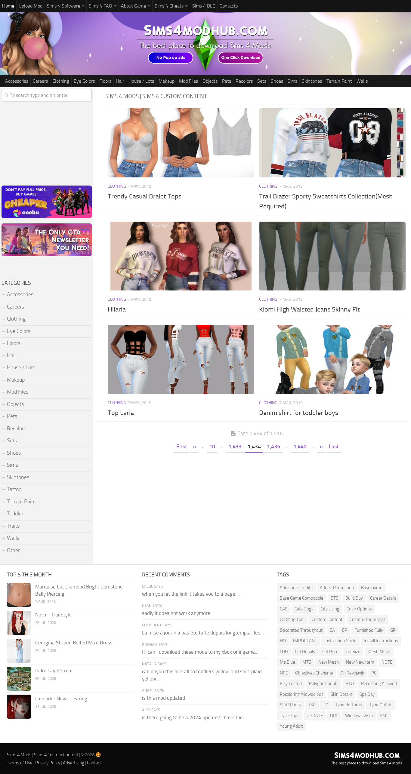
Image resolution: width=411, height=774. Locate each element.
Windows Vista (359, 715)
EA (332, 630)
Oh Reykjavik (352, 673)
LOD (284, 651)
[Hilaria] (181, 256)
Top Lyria (121, 413)
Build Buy (354, 598)
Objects (210, 81)
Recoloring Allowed (379, 683)
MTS (306, 662)
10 (212, 446)
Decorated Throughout (301, 630)
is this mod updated (163, 698)
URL (334, 715)
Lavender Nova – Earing (61, 699)
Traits (13, 526)
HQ (283, 640)
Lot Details (305, 651)
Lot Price (330, 651)
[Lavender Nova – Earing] (19, 707)
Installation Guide (340, 640)
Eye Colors (84, 81)
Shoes (277, 81)
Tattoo (14, 489)
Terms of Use (19, 763)
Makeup (167, 81)
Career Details (383, 598)
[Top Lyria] (181, 359)
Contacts (229, 6)
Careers (40, 81)
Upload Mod (30, 6)
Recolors (244, 81)
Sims (292, 81)
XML (384, 715)
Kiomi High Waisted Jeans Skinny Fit (309, 309)
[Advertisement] (256, 499)
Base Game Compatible (301, 598)
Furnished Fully (368, 630)
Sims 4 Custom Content (56, 754)
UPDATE (315, 715)
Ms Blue (287, 662)
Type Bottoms (348, 705)
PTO (350, 683)
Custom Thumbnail (367, 619)
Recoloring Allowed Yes (301, 694)
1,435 (273, 446)
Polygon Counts (323, 683)
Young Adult (291, 726)
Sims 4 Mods (19, 754)
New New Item (360, 662)
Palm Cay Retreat (54, 671)
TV (325, 705)
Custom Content (327, 619)
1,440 (300, 446)
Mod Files (188, 81)
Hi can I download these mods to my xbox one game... (200, 652)
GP (393, 630)
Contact (94, 763)
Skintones (312, 81)
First (181, 446)
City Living (330, 609)
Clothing (60, 81)
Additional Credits (296, 587)
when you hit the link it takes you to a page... (190, 594)
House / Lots (141, 81)
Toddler (15, 513)
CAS (283, 609)
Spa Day (367, 694)
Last (333, 446)
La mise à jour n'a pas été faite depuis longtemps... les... (203, 633)
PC (373, 673)
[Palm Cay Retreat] (19, 679)
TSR (312, 705)
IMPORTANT (305, 640)
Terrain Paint (339, 81)
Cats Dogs (304, 609)
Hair (120, 81)
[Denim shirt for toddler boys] (332, 359)
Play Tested (291, 683)
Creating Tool (292, 619)
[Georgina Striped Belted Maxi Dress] (19, 651)
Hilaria (117, 309)
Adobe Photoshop (337, 587)
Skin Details (341, 694)
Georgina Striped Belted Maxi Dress (74, 643)
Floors (105, 81)
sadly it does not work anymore (176, 613)
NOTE (387, 662)
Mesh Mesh (379, 651)
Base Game (371, 587)
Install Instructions (381, 640)
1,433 (235, 446)
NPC (284, 673)
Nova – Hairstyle (53, 615)
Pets (226, 81)
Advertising (73, 763)
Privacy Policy (47, 763)
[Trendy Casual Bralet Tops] (181, 142)
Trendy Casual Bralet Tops (144, 196)
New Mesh (328, 662)
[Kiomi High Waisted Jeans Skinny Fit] (332, 256)
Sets (261, 81)
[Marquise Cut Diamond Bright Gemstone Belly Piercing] (19, 595)
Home (8, 6)
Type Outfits (380, 705)
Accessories (16, 81)
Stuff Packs (290, 705)
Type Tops (289, 715)
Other (13, 550)
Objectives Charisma (314, 673)
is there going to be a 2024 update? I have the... (194, 717)
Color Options (359, 609)
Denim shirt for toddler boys (298, 413)
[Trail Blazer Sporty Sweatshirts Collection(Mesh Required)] (332, 142)
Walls (362, 81)
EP (344, 630)
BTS (334, 598)
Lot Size (353, 651)
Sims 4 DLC (203, 6)
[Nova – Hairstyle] (19, 623)
